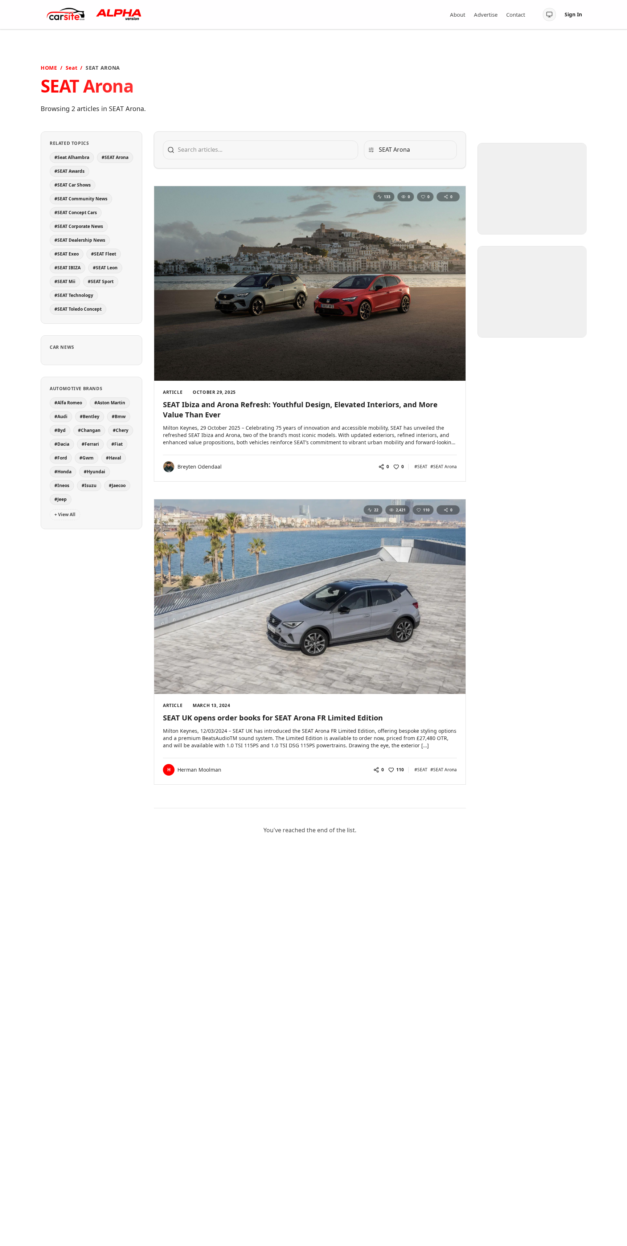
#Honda (62, 472)
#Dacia (61, 444)
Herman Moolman (199, 769)
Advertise (485, 14)
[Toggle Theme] (549, 14)
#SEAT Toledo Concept (78, 309)
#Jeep (60, 499)
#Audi (60, 416)
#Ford (60, 458)
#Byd (60, 430)
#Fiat (117, 444)
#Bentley (89, 416)
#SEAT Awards (69, 171)
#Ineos (61, 485)
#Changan (89, 430)
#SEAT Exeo (66, 254)
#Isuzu (89, 485)
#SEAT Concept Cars (75, 212)
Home (49, 67)
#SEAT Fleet (103, 254)
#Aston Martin (109, 403)
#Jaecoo (117, 485)
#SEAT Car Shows (72, 185)
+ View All (64, 514)
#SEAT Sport (101, 281)
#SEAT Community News (80, 199)
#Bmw (119, 416)
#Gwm (86, 458)
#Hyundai (94, 472)
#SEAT (420, 467)
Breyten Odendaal (199, 466)
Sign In (573, 14)
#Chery (120, 430)
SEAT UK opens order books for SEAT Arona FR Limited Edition (273, 718)
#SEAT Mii (64, 281)
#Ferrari (90, 444)
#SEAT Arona (115, 157)
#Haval (113, 458)
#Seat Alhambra (71, 157)
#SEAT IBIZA (67, 268)
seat (72, 67)
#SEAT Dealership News (79, 240)
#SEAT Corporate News (78, 226)
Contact (515, 14)
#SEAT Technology (73, 295)
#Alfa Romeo (68, 403)
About (457, 14)
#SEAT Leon (105, 268)
